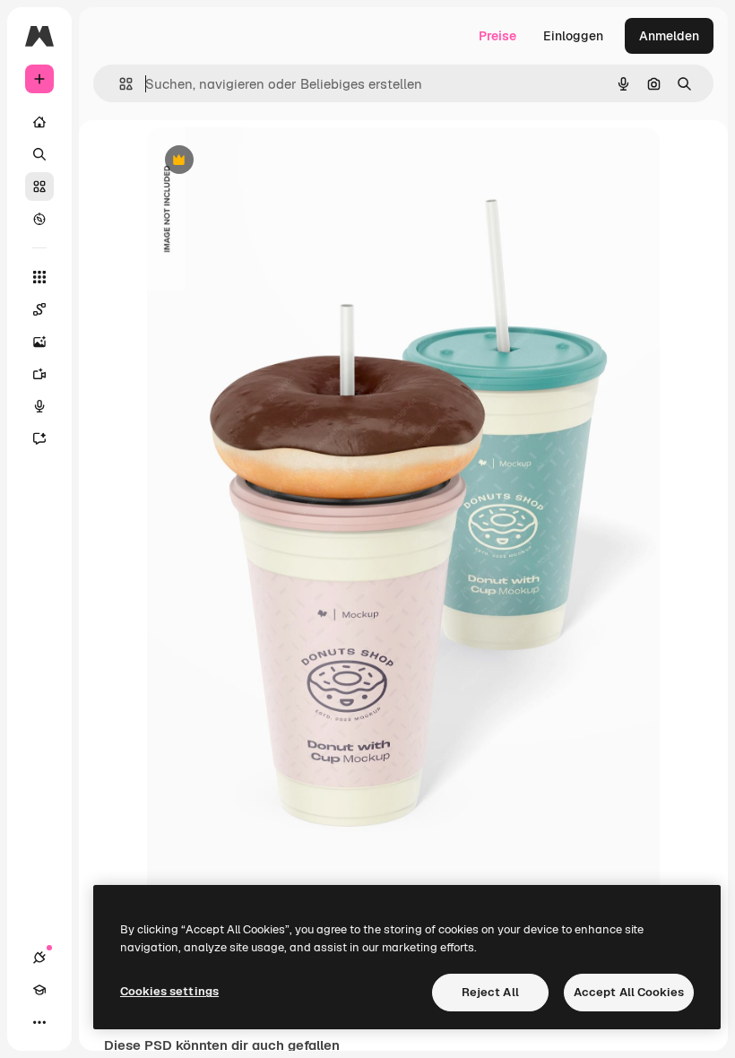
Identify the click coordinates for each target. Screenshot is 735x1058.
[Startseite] (39, 122)
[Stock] (39, 186)
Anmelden (669, 36)
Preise (497, 36)
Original (262, 160)
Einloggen (573, 36)
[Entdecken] (39, 218)
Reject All (490, 992)
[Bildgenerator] (39, 341)
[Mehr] (39, 1022)
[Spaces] (39, 309)
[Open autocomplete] (118, 84)
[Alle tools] (39, 277)
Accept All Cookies (629, 992)
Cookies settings (169, 991)
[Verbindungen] (39, 957)
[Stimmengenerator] (39, 406)
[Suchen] (39, 154)
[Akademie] (39, 990)
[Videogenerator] (39, 374)
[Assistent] (39, 438)
